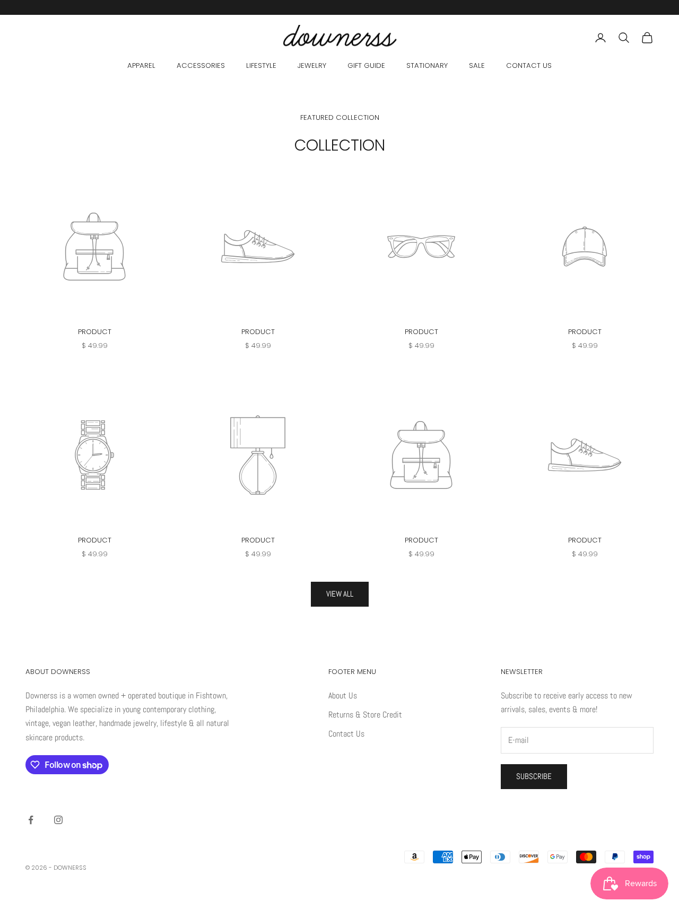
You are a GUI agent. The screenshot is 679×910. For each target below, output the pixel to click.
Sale (477, 65)
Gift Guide (366, 65)
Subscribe (534, 776)
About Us (342, 695)
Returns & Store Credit (365, 714)
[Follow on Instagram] (58, 820)
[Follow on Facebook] (30, 820)
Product (94, 332)
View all (339, 594)
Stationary (427, 65)
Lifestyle (261, 65)
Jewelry (312, 65)
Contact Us (529, 65)
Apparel (141, 65)
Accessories (201, 65)
